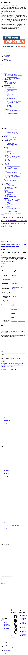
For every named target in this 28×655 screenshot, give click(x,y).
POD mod (3, 246)
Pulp (23, 622)
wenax (17, 246)
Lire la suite (6, 418)
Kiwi (23, 632)
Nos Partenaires (7, 60)
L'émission (6, 56)
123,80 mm (14, 309)
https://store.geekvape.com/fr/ (18, 321)
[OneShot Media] (12, 125)
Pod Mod (8, 244)
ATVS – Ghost (6, 473)
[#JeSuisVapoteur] (14, 46)
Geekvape (18, 244)
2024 (12, 317)
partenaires (9, 576)
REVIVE (24, 631)
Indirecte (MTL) (15, 283)
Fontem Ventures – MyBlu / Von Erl (11, 525)
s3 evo (13, 246)
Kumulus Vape (24, 619)
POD (25, 244)
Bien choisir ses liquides (6, 627)
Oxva (23, 620)
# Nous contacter (13, 636)
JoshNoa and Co (24, 624)
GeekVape (13, 275)
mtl (22, 244)
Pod (12, 279)
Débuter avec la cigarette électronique (7, 624)
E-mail (3, 354)
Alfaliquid (24, 634)
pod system (8, 246)
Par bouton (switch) (16, 287)
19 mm (13, 313)
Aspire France (23, 628)
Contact (5, 653)
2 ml (12, 305)
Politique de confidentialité (10, 645)
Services (6, 59)
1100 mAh (14, 297)
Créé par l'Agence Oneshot (10, 647)
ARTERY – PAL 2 (7, 420)
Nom (2, 351)
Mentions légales (7, 650)
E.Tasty (23, 630)
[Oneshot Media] (12, 541)
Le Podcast (6, 57)
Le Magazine (7, 55)
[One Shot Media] (13, 65)
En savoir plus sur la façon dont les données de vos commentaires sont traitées (13, 365)
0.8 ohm (13, 301)
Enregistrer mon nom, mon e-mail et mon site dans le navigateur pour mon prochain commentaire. (14, 357)
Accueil (2, 214)
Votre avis (3, 339)
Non (12, 292)
